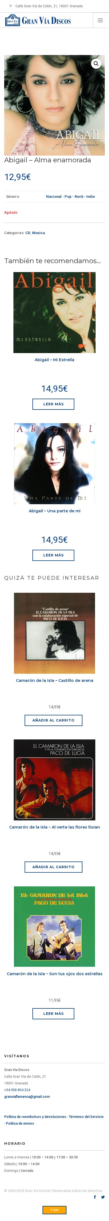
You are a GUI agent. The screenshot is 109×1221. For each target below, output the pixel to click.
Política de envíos (20, 1123)
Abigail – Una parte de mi (54, 510)
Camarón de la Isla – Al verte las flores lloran (54, 827)
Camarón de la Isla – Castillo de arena (54, 680)
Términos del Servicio (86, 1117)
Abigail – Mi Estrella (54, 359)
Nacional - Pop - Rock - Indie (70, 196)
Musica (38, 233)
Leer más (53, 404)
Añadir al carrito (53, 720)
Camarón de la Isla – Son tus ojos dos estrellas (55, 973)
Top (54, 1210)
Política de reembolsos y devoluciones (35, 1117)
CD (27, 233)
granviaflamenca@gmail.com (27, 1097)
